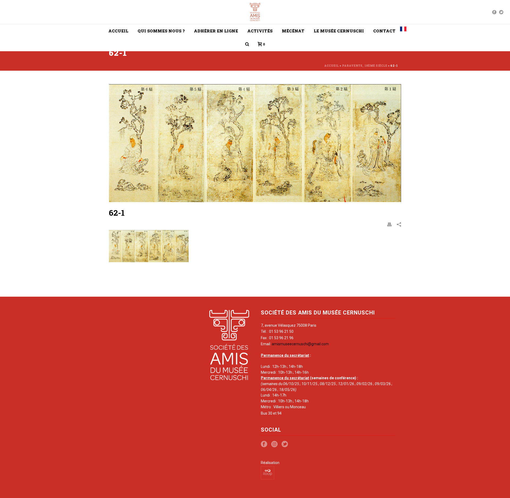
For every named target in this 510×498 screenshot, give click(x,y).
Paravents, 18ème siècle (364, 65)
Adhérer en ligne (216, 30)
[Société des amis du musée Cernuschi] (255, 12)
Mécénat (293, 30)
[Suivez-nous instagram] (274, 444)
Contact (384, 30)
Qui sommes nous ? (161, 30)
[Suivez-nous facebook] (264, 444)
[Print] (389, 224)
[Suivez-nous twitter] (285, 444)
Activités (260, 30)
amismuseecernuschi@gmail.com (300, 344)
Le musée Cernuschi (339, 30)
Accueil (118, 30)
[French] (403, 30)
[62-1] (255, 143)
